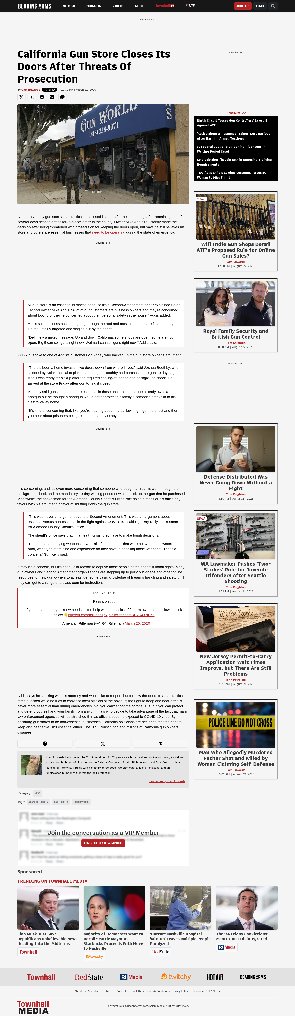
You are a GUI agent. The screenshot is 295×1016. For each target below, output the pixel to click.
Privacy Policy (180, 991)
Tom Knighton (236, 343)
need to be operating (108, 232)
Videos (118, 6)
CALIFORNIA (61, 802)
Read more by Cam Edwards (167, 781)
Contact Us (107, 991)
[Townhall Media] (33, 1007)
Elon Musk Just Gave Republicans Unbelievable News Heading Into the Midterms (47, 939)
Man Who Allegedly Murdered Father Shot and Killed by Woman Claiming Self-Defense (235, 758)
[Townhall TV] (165, 5)
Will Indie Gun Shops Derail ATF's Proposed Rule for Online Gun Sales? (236, 250)
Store (139, 6)
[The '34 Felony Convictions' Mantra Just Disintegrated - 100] (247, 908)
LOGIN (260, 6)
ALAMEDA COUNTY (38, 802)
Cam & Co (68, 6)
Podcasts (93, 6)
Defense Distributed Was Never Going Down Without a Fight (236, 482)
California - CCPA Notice (206, 991)
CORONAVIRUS (81, 802)
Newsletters (137, 991)
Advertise (93, 991)
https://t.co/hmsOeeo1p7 (88, 615)
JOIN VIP (242, 6)
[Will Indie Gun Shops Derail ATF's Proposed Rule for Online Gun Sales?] (235, 216)
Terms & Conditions (158, 991)
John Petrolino (236, 680)
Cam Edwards (30, 89)
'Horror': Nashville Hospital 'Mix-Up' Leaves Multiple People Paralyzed (180, 939)
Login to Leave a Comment (103, 843)
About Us (80, 991)
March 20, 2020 (137, 623)
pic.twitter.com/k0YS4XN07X (132, 615)
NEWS (37, 793)
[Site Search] (273, 6)
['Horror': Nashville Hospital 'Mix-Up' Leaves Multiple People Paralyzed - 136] (180, 908)
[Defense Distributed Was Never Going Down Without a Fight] (235, 449)
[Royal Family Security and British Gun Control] (235, 303)
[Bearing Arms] (34, 6)
